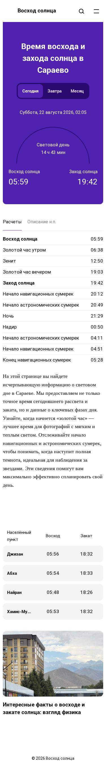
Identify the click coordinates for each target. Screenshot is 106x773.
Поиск (81, 11)
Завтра (54, 91)
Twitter (36, 509)
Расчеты (12, 221)
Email (93, 509)
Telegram (70, 509)
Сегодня (30, 91)
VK (13, 509)
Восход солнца (37, 10)
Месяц (77, 91)
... (96, 11)
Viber (59, 509)
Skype (47, 509)
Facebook (25, 509)
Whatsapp (81, 509)
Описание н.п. (41, 221)
